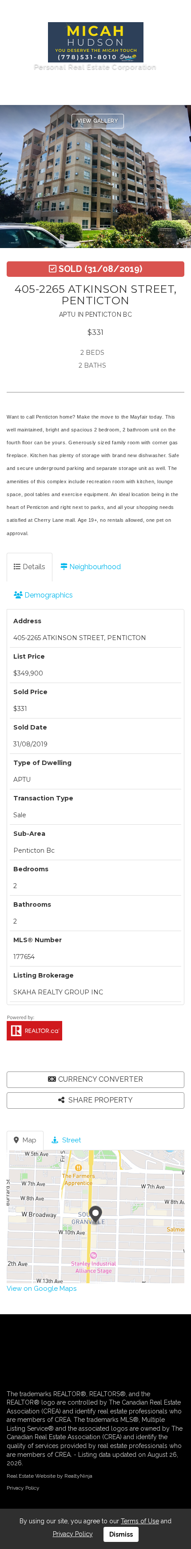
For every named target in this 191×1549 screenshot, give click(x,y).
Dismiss (121, 1534)
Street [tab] (70, 1140)
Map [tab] (28, 1140)
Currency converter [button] (100, 1079)
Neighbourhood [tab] (94, 567)
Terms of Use (140, 1521)
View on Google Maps (41, 1289)
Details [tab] (33, 567)
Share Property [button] (100, 1100)
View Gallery (97, 121)
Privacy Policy (23, 1488)
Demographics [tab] (48, 595)
